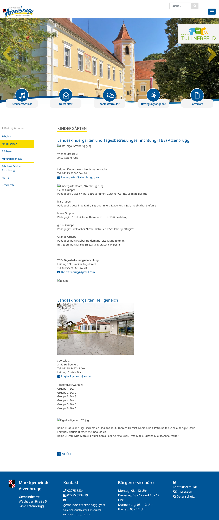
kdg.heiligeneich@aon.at (76, 376)
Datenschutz (185, 496)
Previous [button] (7, 52)
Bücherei (7, 151)
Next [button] (212, 52)
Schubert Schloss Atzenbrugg (12, 168)
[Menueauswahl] (212, 12)
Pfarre (5, 177)
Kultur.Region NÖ (12, 158)
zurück (66, 454)
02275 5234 (74, 490)
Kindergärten (9, 143)
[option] (109, 61)
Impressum (184, 491)
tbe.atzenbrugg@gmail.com (78, 272)
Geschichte (8, 185)
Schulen (6, 136)
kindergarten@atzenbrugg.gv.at (80, 177)
